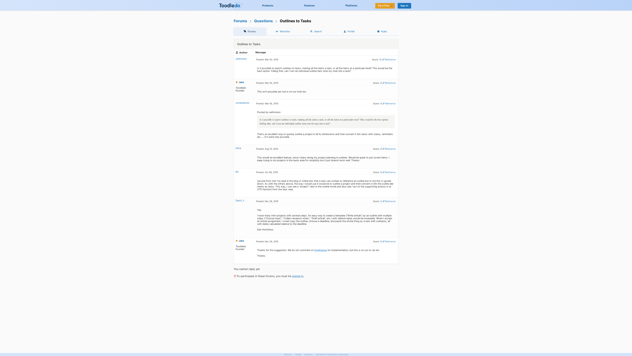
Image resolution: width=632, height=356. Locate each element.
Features (309, 5)
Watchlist (285, 31)
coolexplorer (242, 102)
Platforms (351, 5)
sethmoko (241, 58)
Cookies (308, 355)
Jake (241, 82)
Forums (240, 21)
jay (237, 171)
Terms (298, 355)
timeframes (320, 250)
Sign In (404, 5)
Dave (238, 148)
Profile (351, 31)
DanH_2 (240, 200)
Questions (263, 21)
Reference (390, 59)
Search (318, 31)
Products (267, 5)
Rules (384, 31)
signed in (297, 276)
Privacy (288, 355)
